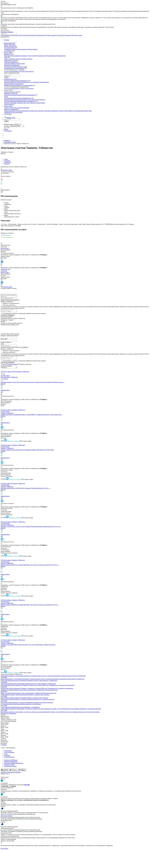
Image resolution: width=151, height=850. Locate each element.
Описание (7, 160)
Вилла (14, 59)
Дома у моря (8, 59)
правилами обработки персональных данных (32, 313)
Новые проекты (22, 49)
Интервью (26, 111)
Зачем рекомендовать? (7, 828)
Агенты (22, 71)
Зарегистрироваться (7, 815)
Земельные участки (10, 142)
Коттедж (18, 59)
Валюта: (6, 126)
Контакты (7, 755)
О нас (6, 754)
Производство (25, 82)
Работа (66, 111)
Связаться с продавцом (7, 315)
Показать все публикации (8, 713)
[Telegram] (2, 262)
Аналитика (19, 111)
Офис (19, 82)
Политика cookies (9, 764)
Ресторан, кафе (8, 82)
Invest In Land (5, 248)
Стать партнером (9, 752)
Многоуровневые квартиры (18, 55)
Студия (29, 55)
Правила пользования (10, 761)
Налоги (62, 111)
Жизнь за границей (74, 111)
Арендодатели (29, 71)
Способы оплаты (9, 757)
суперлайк (26, 784)
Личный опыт (33, 111)
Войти (6, 129)
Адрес (6, 159)
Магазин (36, 82)
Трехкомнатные (61, 55)
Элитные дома (20, 63)
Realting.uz (7, 140)
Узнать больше (109, 27)
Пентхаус (7, 55)
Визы (90, 111)
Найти (6, 77)
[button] (5, 37)
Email (2, 344)
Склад (32, 82)
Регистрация (8, 131)
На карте (6, 163)
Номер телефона (6, 342)
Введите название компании (10, 335)
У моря (34, 55)
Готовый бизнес (44, 82)
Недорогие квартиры (10, 66)
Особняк (24, 59)
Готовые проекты (32, 49)
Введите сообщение (7, 301)
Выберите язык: (9, 124)
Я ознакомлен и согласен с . (24, 313)
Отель (15, 82)
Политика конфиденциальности (13, 763)
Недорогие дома (22, 66)
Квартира (7, 93)
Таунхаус (29, 59)
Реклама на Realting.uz (10, 760)
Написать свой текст (9, 305)
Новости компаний (10, 111)
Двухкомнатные (51, 55)
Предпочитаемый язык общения (10, 347)
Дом (16, 93)
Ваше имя (4, 339)
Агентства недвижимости (12, 71)
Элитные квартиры (10, 63)
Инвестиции (84, 111)
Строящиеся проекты (10, 49)
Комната (34, 99)
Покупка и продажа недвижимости (48, 111)
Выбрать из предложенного (11, 303)
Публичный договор (10, 766)
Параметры (7, 162)
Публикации (8, 750)
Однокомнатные (41, 55)
